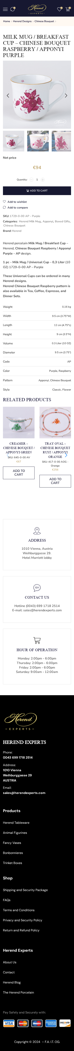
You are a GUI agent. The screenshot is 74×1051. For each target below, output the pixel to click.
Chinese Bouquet (44, 21)
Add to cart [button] (19, 473)
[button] (8, 95)
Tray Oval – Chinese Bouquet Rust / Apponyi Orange (55, 450)
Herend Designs (22, 21)
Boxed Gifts (62, 221)
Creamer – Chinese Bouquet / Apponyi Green (19, 448)
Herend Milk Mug (30, 221)
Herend (16, 231)
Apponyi (48, 221)
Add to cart (39, 191)
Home (6, 21)
